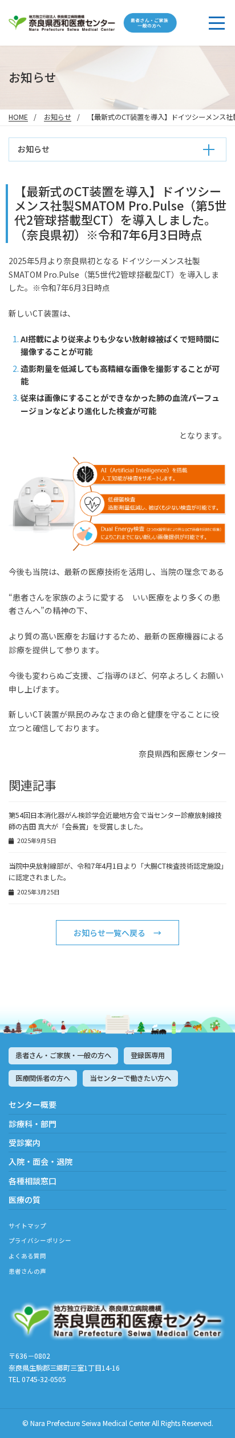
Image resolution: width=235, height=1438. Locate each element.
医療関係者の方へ (42, 1078)
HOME (18, 117)
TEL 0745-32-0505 (37, 1379)
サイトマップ (27, 1225)
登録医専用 (148, 1055)
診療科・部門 (32, 1123)
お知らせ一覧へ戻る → (117, 932)
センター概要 (32, 1104)
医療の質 (24, 1199)
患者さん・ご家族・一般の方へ (63, 1055)
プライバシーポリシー (40, 1240)
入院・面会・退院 (40, 1161)
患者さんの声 (27, 1271)
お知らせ (57, 117)
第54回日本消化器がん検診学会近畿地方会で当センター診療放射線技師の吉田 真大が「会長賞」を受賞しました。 (115, 821)
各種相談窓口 (32, 1180)
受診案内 (24, 1142)
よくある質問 (27, 1255)
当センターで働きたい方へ (130, 1078)
